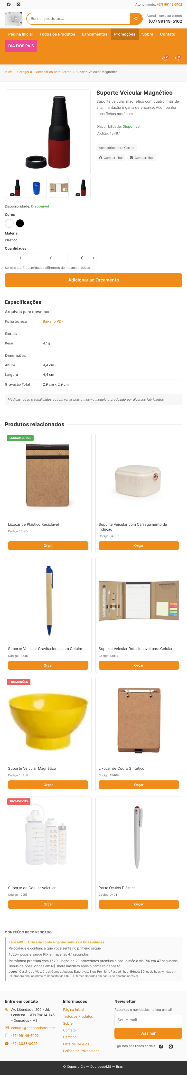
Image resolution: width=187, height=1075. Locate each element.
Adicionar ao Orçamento (93, 279)
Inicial (9, 72)
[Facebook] (161, 1046)
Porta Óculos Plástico (117, 887)
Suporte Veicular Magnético (32, 768)
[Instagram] (171, 1046)
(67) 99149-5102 (169, 4)
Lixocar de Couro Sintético (121, 768)
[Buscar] (136, 18)
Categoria (24, 72)
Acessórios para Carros (53, 72)
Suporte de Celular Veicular (32, 887)
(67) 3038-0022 (24, 1043)
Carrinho (69, 1037)
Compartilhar (113, 158)
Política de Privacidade (81, 1051)
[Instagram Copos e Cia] (18, 4)
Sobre (147, 34)
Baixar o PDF (53, 321)
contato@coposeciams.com (33, 1028)
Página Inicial (20, 34)
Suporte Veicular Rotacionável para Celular (136, 648)
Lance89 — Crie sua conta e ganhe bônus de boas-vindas (56, 942)
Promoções (124, 34)
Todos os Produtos (57, 34)
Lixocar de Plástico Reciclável (33, 524)
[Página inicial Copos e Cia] (13, 19)
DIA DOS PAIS (21, 45)
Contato (167, 34)
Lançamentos (94, 34)
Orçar (48, 545)
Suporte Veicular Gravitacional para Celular (45, 648)
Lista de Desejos (76, 1044)
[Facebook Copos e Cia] (9, 4)
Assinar (148, 1033)
